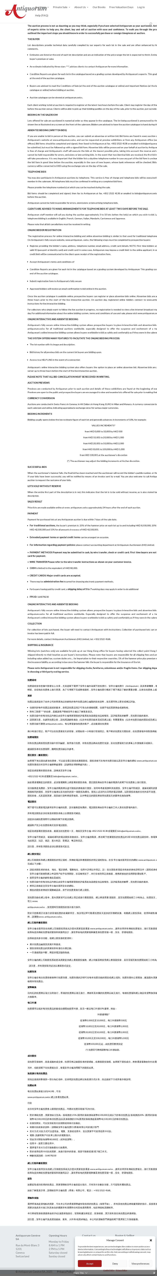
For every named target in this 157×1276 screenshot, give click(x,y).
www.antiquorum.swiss (101, 928)
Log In (141, 7)
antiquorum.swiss (54, 723)
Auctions (40, 7)
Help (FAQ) (41, 15)
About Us (80, 7)
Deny (115, 1263)
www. (67, 507)
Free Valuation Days (121, 7)
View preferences (140, 1263)
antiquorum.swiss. (74, 97)
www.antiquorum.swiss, (64, 140)
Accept (89, 1263)
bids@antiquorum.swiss (129, 831)
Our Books (99, 7)
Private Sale (60, 7)
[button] (150, 1240)
